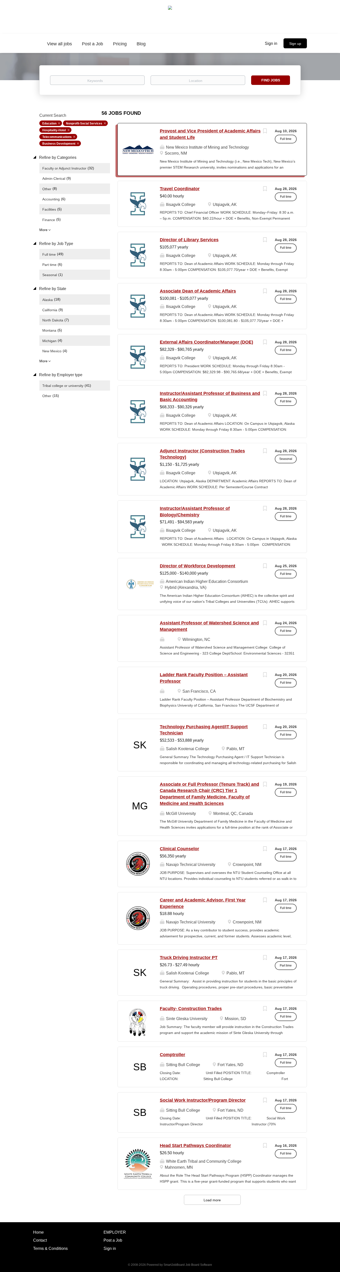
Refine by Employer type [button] (60, 375)
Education (49, 123)
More (43, 230)
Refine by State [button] (52, 289)
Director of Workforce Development (197, 565)
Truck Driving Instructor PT (189, 957)
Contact (40, 1240)
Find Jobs (270, 80)
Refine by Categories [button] (57, 157)
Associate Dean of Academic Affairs (198, 291)
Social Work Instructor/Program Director (203, 1100)
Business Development (58, 143)
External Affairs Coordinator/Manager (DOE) (206, 342)
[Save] (264, 131)
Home (38, 1232)
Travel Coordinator (180, 188)
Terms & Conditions (50, 1248)
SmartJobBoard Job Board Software (188, 1265)
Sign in (271, 43)
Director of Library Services (189, 239)
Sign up (295, 44)
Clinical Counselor (179, 848)
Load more (212, 1200)
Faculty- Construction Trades (191, 1008)
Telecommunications (57, 137)
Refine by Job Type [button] (55, 244)
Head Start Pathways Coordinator (195, 1145)
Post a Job (113, 1240)
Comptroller (172, 1054)
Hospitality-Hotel (54, 130)
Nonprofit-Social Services (84, 123)
